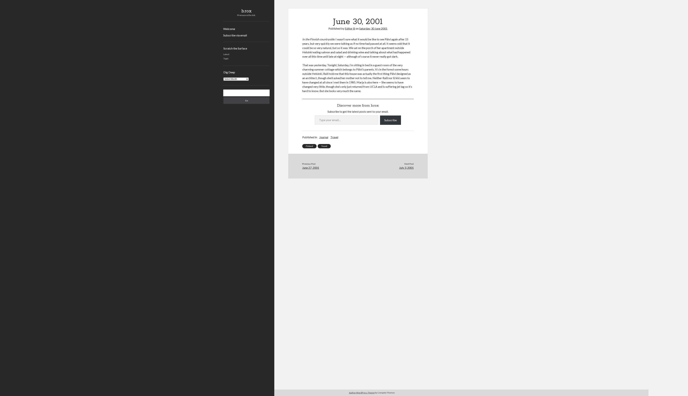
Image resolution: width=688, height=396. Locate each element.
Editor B (350, 28)
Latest (226, 54)
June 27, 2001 (310, 167)
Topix (225, 58)
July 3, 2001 (406, 167)
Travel (334, 137)
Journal (323, 137)
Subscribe (390, 120)
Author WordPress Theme (362, 392)
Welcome (229, 28)
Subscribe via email (235, 35)
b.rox (246, 11)
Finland (309, 146)
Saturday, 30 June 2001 (373, 28)
